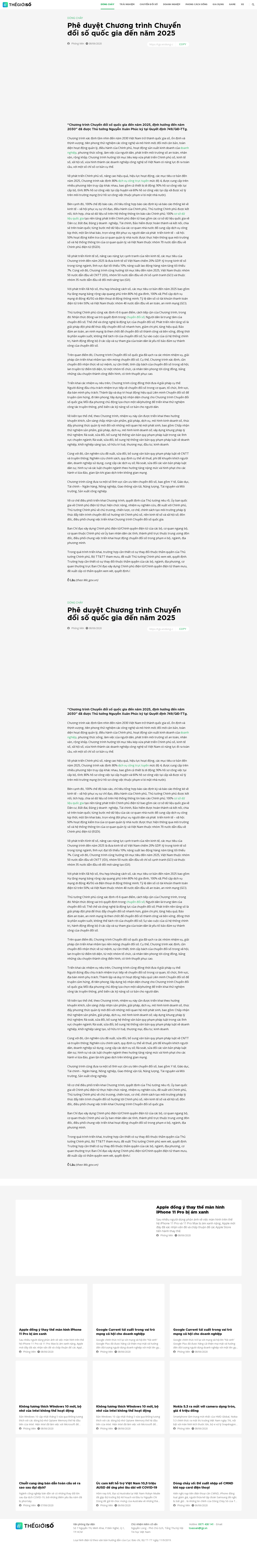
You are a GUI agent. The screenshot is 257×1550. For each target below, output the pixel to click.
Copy (182, 44)
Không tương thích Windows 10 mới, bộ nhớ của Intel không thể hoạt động (50, 1408)
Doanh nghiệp (171, 4)
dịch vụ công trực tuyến (133, 181)
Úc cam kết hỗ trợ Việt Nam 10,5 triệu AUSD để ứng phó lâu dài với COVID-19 (126, 1485)
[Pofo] (17, 4)
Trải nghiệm (127, 4)
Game (232, 4)
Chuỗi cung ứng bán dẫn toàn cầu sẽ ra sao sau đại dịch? (49, 1485)
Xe (242, 4)
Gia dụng (218, 4)
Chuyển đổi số (149, 4)
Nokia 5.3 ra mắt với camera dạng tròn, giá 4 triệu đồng (204, 1408)
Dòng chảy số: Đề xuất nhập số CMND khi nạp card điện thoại (203, 1485)
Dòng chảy (108, 4)
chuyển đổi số (135, 317)
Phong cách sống (196, 4)
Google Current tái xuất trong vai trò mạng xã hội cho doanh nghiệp (125, 1332)
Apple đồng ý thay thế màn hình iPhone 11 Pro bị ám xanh (190, 1210)
